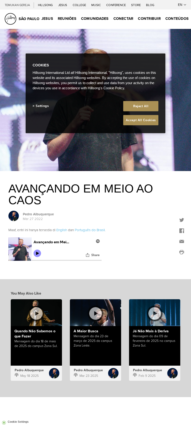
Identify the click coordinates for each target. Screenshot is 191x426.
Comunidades (95, 18)
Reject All (141, 106)
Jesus (63, 5)
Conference (116, 5)
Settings (42, 105)
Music (96, 5)
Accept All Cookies (141, 120)
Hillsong (46, 5)
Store (136, 5)
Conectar (123, 18)
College (80, 5)
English (61, 229)
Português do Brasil (90, 229)
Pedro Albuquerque (38, 214)
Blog (150, 5)
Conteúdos (177, 18)
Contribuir (149, 18)
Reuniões (67, 18)
